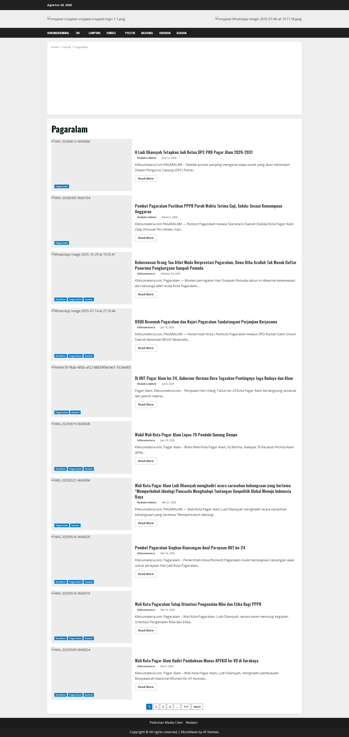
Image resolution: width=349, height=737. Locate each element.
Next (197, 707)
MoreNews (189, 732)
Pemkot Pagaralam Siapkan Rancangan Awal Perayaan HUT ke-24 (91, 560)
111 (186, 707)
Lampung (94, 33)
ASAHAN (181, 33)
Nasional (147, 33)
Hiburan (164, 33)
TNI (78, 33)
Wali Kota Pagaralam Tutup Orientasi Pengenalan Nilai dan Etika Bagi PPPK (91, 617)
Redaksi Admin (146, 158)
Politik (130, 33)
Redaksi (192, 722)
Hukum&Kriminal (58, 33)
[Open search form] (300, 33)
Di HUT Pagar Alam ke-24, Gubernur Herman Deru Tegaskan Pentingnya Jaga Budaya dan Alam (91, 391)
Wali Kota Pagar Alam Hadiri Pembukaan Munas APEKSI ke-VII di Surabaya (91, 673)
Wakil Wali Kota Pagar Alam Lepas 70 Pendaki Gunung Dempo (91, 447)
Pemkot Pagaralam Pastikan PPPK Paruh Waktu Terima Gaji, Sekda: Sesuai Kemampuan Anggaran (91, 221)
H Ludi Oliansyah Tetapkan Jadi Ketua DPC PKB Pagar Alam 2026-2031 (91, 165)
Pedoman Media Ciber (166, 722)
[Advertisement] (174, 81)
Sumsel (111, 33)
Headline (61, 299)
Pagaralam (62, 186)
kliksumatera (146, 273)
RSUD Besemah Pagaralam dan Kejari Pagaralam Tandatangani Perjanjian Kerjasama (91, 334)
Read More (147, 179)
